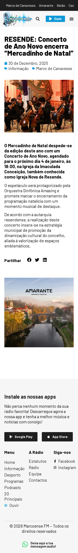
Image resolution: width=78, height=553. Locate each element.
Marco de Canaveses (54, 68)
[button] (37, 18)
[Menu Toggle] (71, 19)
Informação (18, 68)
